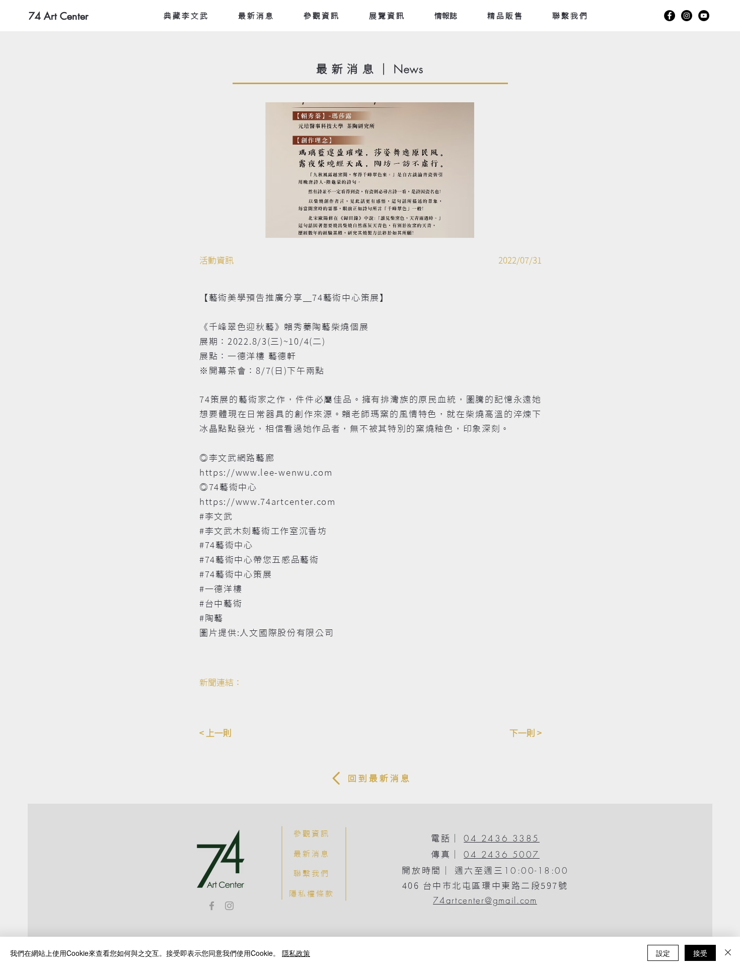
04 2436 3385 (502, 838)
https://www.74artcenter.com (267, 501)
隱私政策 (296, 953)
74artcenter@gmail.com (485, 900)
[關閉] (728, 953)
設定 (663, 953)
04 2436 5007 (502, 854)
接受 (700, 953)
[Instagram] (686, 15)
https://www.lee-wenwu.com (266, 472)
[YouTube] (703, 15)
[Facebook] (669, 15)
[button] (369, 170)
